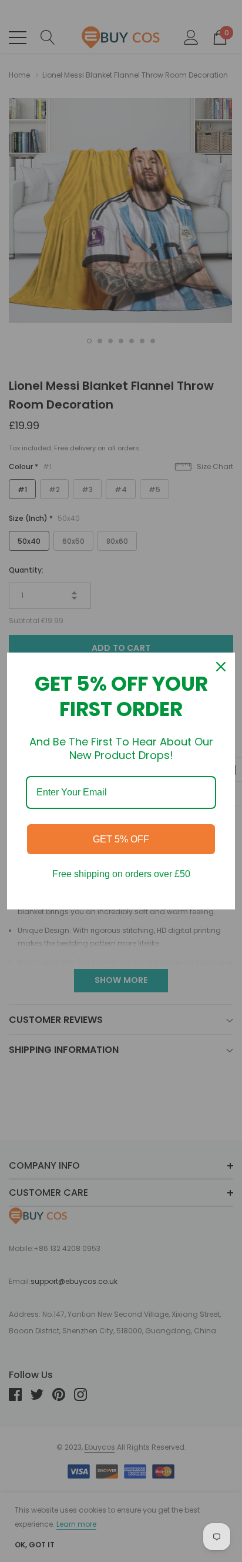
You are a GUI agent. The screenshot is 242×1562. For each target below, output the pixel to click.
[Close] (221, 667)
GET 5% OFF (121, 839)
